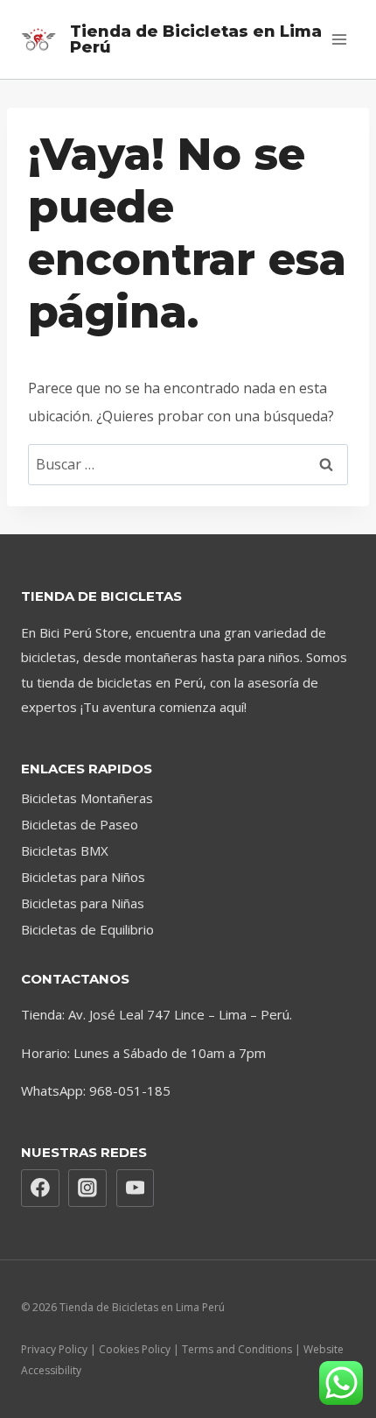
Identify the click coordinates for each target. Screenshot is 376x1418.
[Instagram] (87, 1188)
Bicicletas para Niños (83, 876)
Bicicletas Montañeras (87, 798)
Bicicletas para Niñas (82, 903)
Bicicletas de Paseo (79, 824)
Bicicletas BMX (64, 850)
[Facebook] (40, 1188)
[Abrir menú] (339, 39)
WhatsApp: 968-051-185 (96, 1090)
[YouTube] (135, 1188)
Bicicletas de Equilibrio (87, 929)
